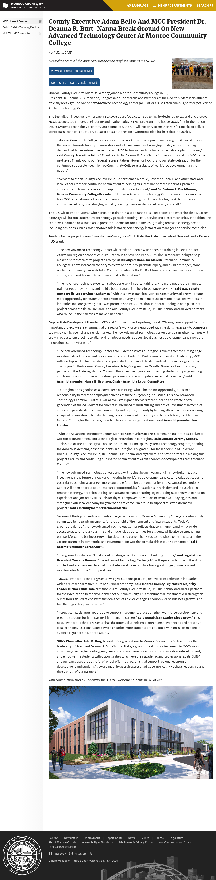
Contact (53, 838)
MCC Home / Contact (16, 21)
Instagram (80, 854)
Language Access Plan (62, 847)
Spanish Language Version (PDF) (74, 82)
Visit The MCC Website (16, 33)
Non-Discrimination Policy (174, 842)
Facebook (60, 854)
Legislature (176, 838)
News (131, 838)
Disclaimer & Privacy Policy (136, 842)
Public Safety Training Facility (21, 27)
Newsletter (71, 838)
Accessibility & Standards (97, 842)
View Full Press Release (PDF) (71, 71)
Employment (92, 838)
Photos (159, 838)
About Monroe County (63, 842)
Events (144, 838)
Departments (114, 838)
